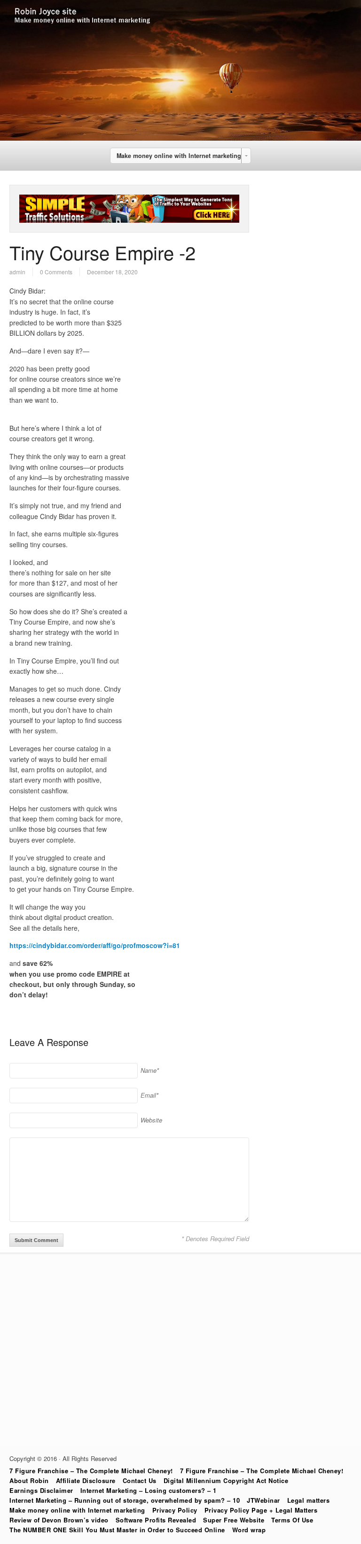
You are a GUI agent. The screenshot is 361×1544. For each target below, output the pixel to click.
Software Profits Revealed (156, 1519)
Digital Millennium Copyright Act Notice (226, 1480)
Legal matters (308, 1500)
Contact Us (140, 1480)
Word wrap (249, 1529)
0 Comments (56, 272)
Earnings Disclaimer (41, 1490)
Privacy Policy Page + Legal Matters (261, 1510)
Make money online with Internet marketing (77, 1510)
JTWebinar (263, 1500)
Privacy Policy (174, 1510)
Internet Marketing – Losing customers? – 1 (148, 1490)
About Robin (29, 1480)
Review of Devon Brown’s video (59, 1519)
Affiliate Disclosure (86, 1480)
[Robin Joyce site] (180, 138)
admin (17, 272)
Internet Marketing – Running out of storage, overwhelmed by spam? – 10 (124, 1500)
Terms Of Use (292, 1519)
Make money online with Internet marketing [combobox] (179, 155)
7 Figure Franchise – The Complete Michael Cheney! (91, 1470)
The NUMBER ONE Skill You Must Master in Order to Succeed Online (117, 1529)
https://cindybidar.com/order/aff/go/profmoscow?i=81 (94, 945)
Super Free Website (233, 1519)
